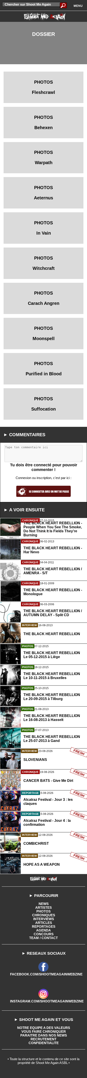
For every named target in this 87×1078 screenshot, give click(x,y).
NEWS (44, 904)
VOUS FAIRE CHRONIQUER (43, 1031)
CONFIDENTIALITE (44, 1043)
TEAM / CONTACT (43, 938)
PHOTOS (43, 911)
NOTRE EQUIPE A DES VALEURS (43, 1028)
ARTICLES (43, 923)
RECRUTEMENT (43, 1039)
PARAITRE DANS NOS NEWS (43, 1035)
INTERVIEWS (43, 919)
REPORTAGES (43, 926)
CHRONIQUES (43, 915)
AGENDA (43, 930)
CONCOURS (44, 934)
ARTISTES (43, 907)
